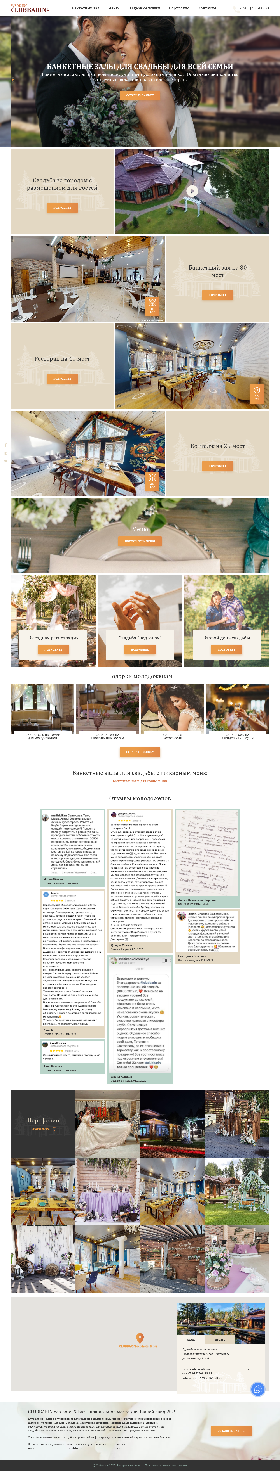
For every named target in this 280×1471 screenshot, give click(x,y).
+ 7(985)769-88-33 (209, 1377)
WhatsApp (189, 1377)
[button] (13, 78)
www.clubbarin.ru (74, 1448)
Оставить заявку (231, 1431)
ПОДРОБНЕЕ (62, 207)
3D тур (152, 310)
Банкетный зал (85, 8)
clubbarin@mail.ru (220, 1369)
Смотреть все (41, 1128)
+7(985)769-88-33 (253, 8)
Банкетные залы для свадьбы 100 (140, 781)
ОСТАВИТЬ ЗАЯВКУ (140, 95)
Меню (113, 8)
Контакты (207, 8)
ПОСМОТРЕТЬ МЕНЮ (140, 541)
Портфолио (179, 8)
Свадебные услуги (144, 8)
